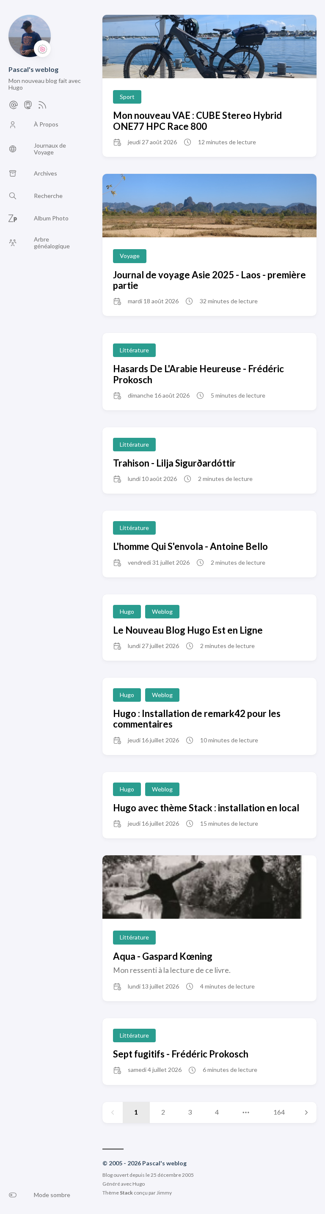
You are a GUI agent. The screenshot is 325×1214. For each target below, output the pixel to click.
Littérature (134, 350)
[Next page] (306, 1112)
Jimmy (164, 1192)
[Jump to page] (246, 1112)
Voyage (130, 255)
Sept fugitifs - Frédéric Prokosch (180, 1054)
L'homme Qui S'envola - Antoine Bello (190, 546)
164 (279, 1112)
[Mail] (13, 107)
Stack (126, 1192)
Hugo (127, 611)
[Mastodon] (28, 107)
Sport (127, 96)
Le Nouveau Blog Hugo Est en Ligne (188, 630)
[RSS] (42, 107)
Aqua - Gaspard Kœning (162, 956)
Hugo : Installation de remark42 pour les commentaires (197, 719)
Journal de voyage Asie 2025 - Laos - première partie (209, 280)
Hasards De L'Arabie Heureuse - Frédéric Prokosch (198, 374)
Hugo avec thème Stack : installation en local (206, 807)
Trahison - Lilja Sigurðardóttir (174, 463)
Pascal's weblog (33, 69)
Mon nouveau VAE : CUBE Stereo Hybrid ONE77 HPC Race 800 (197, 121)
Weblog (162, 611)
